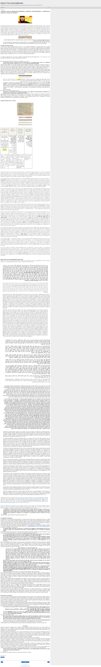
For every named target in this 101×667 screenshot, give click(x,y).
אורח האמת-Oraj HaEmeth (12, 3)
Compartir (2, 657)
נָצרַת (41, 56)
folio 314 (5, 132)
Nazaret (25, 61)
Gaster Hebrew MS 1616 (21, 131)
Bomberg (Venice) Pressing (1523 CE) (25, 77)
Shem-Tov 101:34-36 (22, 34)
